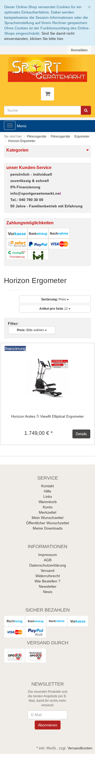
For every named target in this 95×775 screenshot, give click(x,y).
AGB (47, 560)
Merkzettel (47, 512)
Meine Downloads (48, 528)
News (47, 592)
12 (54, 309)
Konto (48, 507)
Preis (54, 299)
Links (47, 496)
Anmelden (79, 50)
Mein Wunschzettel (47, 518)
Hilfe (47, 491)
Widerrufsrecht (47, 576)
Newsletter (47, 586)
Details (81, 434)
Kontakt (47, 486)
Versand (47, 570)
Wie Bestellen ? (47, 581)
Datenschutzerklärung (47, 565)
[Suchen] (86, 110)
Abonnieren (47, 725)
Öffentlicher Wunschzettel (47, 523)
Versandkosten (80, 748)
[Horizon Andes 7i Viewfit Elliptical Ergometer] (48, 377)
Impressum (47, 555)
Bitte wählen (31, 330)
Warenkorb (48, 502)
